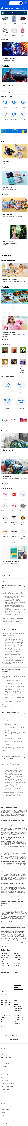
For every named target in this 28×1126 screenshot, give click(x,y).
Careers (3, 1051)
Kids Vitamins (16, 967)
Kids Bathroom (17, 976)
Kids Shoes (3, 969)
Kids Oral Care (4, 978)
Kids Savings (16, 1021)
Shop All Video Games (5, 1015)
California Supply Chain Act (7, 1083)
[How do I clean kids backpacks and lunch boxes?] (25, 713)
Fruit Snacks (16, 1002)
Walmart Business (5, 1109)
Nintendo (3, 1017)
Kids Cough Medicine (18, 961)
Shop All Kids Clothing (5, 955)
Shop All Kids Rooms (18, 974)
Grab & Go (16, 1004)
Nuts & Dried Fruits (17, 1006)
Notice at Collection (5, 1092)
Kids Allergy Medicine (18, 957)
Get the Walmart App (6, 1072)
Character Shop (17, 1015)
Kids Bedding (16, 978)
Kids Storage (16, 987)
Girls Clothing (4, 961)
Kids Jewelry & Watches (5, 967)
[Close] (25, 12)
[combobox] (16, 3)
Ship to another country (17, 12)
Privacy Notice (4, 1080)
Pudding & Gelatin (17, 1010)
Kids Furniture (17, 983)
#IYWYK (3, 1112)
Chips (15, 996)
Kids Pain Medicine (17, 963)
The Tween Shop (17, 1023)
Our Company (4, 1054)
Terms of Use (4, 1077)
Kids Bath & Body (4, 974)
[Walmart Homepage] (6, 3)
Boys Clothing (4, 959)
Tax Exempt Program (6, 1069)
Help (2, 1060)
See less (13, 542)
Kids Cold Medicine (18, 959)
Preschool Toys (4, 998)
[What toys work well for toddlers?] (25, 629)
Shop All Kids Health (18, 955)
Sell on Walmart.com (6, 1057)
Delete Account (4, 1115)
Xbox (2, 1021)
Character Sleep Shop (18, 1017)
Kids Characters (17, 981)
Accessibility (4, 1066)
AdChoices (3, 1095)
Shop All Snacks (17, 994)
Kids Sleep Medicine (18, 965)
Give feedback (14, 1039)
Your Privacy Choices (8, 1086)
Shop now (6, 65)
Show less (4, 801)
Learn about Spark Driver (7, 1101)
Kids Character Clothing (6, 963)
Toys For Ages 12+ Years (5, 1004)
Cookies (15, 998)
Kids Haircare (3, 976)
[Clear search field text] (18, 3)
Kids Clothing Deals (5, 957)
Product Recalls (5, 1063)
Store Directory (4, 1048)
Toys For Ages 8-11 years (6, 1002)
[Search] (20, 3)
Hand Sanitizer (4, 983)
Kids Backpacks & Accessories (7, 965)
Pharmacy (3, 1106)
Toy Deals (3, 996)
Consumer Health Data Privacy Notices (10, 1098)
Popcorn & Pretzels (18, 1008)
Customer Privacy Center (7, 1089)
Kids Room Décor (17, 985)
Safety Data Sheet (5, 1074)
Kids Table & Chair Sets (18, 989)
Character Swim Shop (18, 1019)
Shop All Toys (4, 994)
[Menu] (2, 3)
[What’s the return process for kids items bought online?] (25, 757)
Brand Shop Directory (6, 1103)
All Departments (5, 1046)
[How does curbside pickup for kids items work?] (25, 670)
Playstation (3, 1019)
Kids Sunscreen (4, 981)
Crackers (15, 1000)
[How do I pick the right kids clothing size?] (25, 586)
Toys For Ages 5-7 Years (5, 1000)
